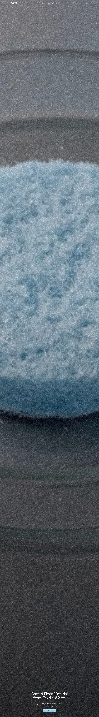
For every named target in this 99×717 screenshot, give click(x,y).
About (53, 3)
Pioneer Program (46, 3)
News (57, 3)
